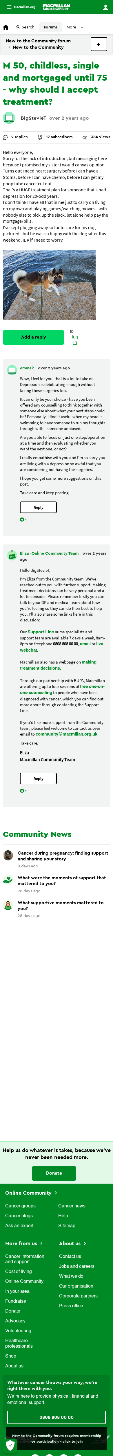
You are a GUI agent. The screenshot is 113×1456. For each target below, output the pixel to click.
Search (28, 27)
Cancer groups (20, 1206)
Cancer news (71, 1206)
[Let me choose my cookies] (10, 1446)
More (19, 7)
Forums (50, 27)
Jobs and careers (76, 1266)
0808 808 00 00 (56, 1417)
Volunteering (18, 1331)
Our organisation (76, 1286)
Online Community (29, 1193)
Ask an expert (19, 1226)
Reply (38, 507)
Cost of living (18, 1272)
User (105, 7)
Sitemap (66, 1226)
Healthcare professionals (19, 1344)
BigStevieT (33, 118)
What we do (71, 1276)
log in (75, 340)
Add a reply (33, 337)
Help (63, 1216)
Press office (71, 1306)
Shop (10, 1356)
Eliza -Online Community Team (50, 553)
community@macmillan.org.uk (66, 734)
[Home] (56, 7)
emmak (27, 368)
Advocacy (15, 1321)
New (99, 44)
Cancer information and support (24, 1259)
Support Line (41, 632)
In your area (17, 1291)
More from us (22, 1243)
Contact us (70, 1256)
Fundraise (15, 1301)
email (85, 644)
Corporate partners (78, 1296)
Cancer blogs (19, 1216)
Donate (54, 1173)
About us (14, 1366)
